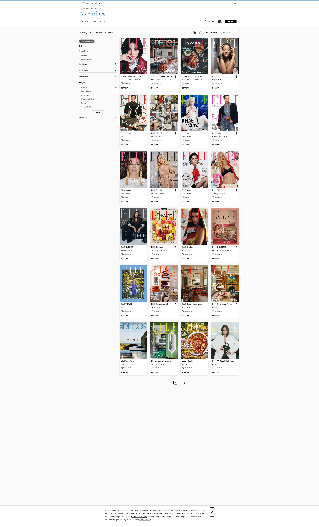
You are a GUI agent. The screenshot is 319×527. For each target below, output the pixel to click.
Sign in (231, 21)
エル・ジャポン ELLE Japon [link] (132, 76)
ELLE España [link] (156, 190)
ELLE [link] (214, 76)
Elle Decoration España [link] (161, 361)
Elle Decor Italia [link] (127, 361)
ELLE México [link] (217, 190)
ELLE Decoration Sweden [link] (192, 304)
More (98, 112)
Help (234, 3)
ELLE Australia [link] (188, 190)
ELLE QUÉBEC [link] (127, 247)
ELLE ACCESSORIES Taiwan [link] (223, 361)
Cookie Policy (145, 520)
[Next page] (184, 382)
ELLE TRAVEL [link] (126, 304)
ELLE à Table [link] (187, 361)
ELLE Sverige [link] (187, 247)
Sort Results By (212, 32)
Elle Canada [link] (126, 190)
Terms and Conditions (149, 510)
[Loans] (220, 22)
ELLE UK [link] (185, 133)
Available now (86, 60)
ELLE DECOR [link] (156, 133)
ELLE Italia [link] (216, 133)
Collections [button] (97, 21)
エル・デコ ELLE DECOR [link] (161, 76)
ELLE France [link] (126, 133)
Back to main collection (91, 3)
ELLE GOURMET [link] (219, 247)
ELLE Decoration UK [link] (159, 304)
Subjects (84, 21)
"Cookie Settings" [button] (139, 516)
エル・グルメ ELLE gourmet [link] (193, 76)
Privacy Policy (169, 510)
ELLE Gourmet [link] (157, 247)
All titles (84, 56)
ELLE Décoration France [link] (222, 304)
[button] (208, 22)
